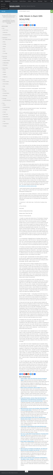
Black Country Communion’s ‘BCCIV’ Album (30, 387)
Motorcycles (3, 6)
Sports (4, 51)
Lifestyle (29, 1)
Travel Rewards (6, 123)
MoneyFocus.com (11, 6)
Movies (4, 46)
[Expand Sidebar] (51, 11)
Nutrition (4, 74)
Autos (2, 1)
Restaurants (5, 65)
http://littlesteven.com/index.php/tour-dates (28, 186)
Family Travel (5, 114)
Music (28, 11)
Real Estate (5, 95)
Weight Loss (5, 76)
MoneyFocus (22, 22)
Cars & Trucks (3, 4)
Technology (40, 1)
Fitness (4, 69)
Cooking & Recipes (6, 60)
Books (4, 41)
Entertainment (7, 1)
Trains (4, 121)
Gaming (4, 44)
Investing (4, 90)
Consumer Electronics (7, 100)
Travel (45, 1)
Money (34, 1)
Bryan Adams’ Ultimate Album (27, 441)
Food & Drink (14, 1)
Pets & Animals (5, 83)
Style (4, 86)
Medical (4, 72)
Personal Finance (6, 93)
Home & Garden (6, 81)
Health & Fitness (23, 1)
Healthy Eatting (5, 62)
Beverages (5, 58)
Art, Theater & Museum (7, 39)
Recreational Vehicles (4, 8)
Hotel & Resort (5, 116)
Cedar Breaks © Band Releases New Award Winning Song (33, 426)
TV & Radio (5, 53)
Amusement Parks (6, 107)
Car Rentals (5, 109)
